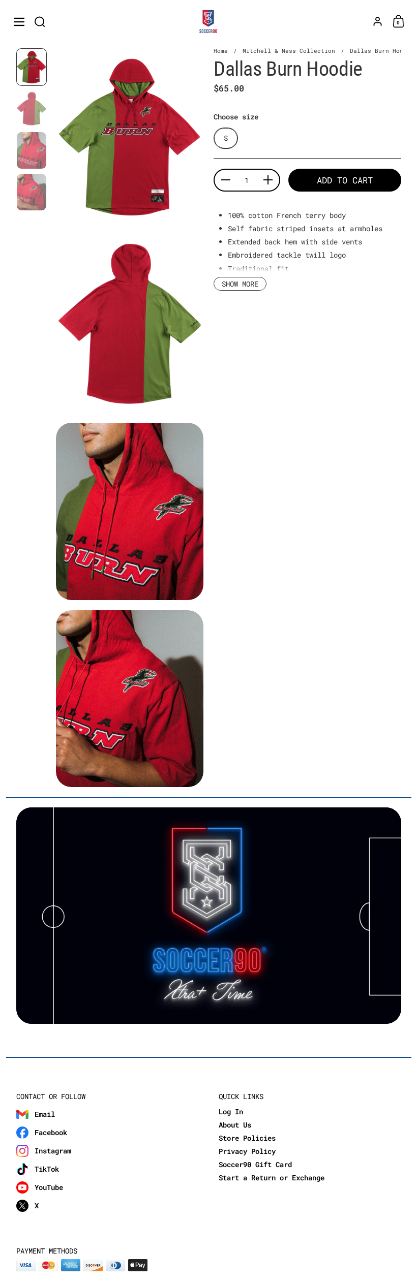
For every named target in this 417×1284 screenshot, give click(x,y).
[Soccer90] (209, 22)
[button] (39, 21)
